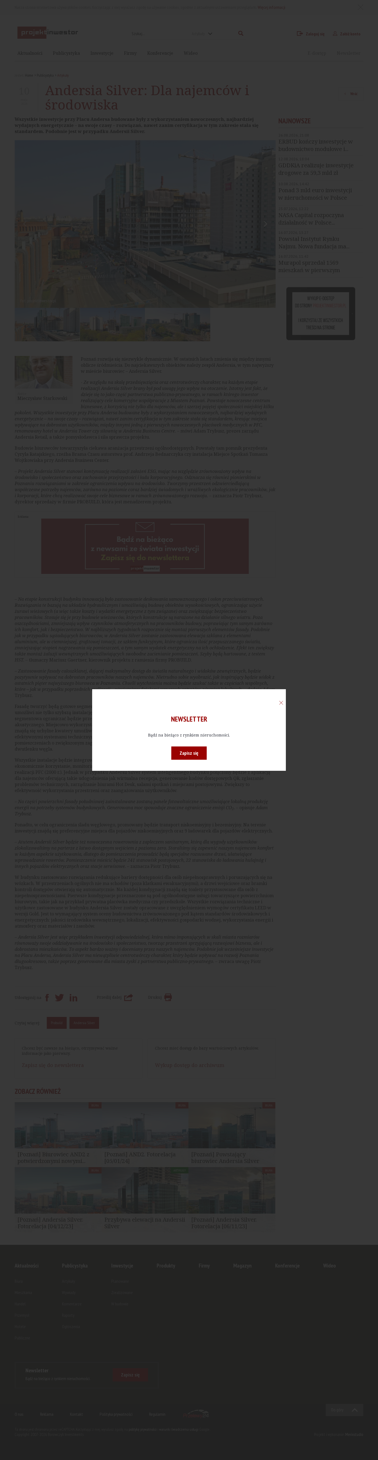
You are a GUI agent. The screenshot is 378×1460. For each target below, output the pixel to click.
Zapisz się (189, 753)
